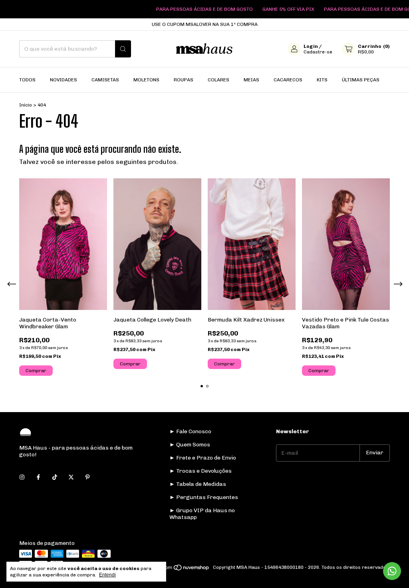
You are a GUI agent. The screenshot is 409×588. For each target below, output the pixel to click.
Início (25, 105)
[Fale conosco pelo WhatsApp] (392, 571)
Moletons (146, 80)
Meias (251, 80)
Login (311, 46)
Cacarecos (288, 80)
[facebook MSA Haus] (38, 477)
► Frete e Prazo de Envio (202, 457)
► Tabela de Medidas (197, 484)
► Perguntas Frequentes (203, 497)
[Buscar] (123, 48)
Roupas (183, 80)
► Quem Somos (189, 444)
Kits (322, 80)
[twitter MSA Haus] (71, 477)
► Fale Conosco (190, 431)
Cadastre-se (318, 52)
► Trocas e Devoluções (200, 471)
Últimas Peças (360, 80)
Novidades (63, 80)
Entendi (107, 575)
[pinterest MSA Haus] (87, 477)
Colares (218, 80)
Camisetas (105, 80)
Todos (27, 80)
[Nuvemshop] (179, 569)
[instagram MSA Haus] (22, 477)
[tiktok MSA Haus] (55, 477)
